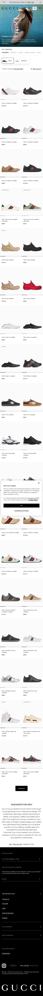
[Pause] (40, 2)
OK (21, 505)
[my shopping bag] (25, 8)
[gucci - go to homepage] (10, 8)
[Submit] (39, 859)
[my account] (29, 8)
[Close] (38, 483)
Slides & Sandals (30, 52)
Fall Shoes (13, 52)
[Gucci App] (4, 966)
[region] (21, 498)
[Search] (34, 8)
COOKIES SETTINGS (21, 510)
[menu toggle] (40, 8)
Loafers (20, 52)
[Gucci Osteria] (13, 965)
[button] (21, 788)
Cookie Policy (33, 500)
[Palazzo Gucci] (29, 965)
